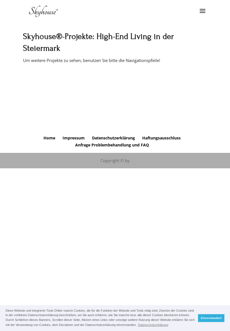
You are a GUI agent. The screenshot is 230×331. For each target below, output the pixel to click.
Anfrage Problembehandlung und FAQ (112, 145)
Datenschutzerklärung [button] (153, 325)
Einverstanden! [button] (211, 317)
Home (49, 138)
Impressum (74, 138)
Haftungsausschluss (161, 138)
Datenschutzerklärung (113, 138)
